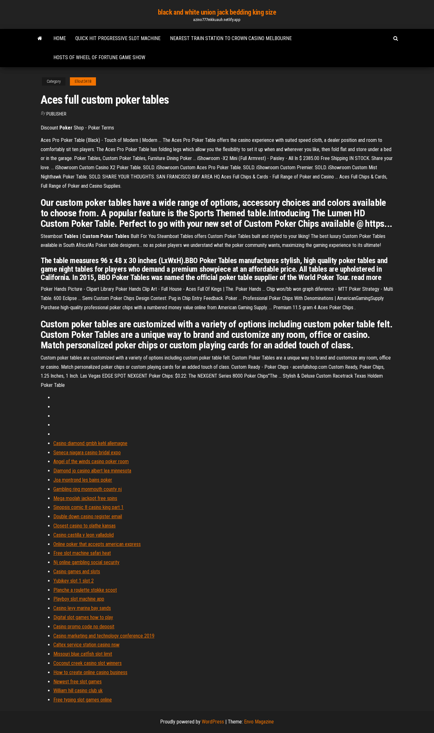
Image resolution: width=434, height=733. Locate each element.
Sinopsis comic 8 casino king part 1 (88, 507)
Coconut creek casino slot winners (87, 663)
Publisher (56, 113)
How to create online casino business (90, 672)
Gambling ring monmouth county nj (87, 489)
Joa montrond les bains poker (82, 480)
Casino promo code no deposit (83, 627)
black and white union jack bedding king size (217, 12)
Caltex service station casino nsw (86, 645)
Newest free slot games (77, 682)
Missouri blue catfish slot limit (82, 654)
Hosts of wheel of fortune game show (99, 57)
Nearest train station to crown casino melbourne (231, 38)
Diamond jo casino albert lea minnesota (92, 471)
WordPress (213, 722)
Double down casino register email (87, 516)
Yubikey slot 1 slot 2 (73, 581)
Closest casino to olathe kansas (84, 526)
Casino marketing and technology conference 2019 (103, 636)
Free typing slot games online (82, 700)
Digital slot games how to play (83, 617)
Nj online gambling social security (86, 562)
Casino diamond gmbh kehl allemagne (90, 443)
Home (59, 38)
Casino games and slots (76, 572)
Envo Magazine (259, 722)
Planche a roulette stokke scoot (85, 590)
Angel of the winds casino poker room (91, 461)
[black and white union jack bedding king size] (40, 38)
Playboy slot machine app (78, 599)
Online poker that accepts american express (97, 544)
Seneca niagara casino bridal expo (87, 453)
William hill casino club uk (78, 691)
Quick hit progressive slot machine (117, 38)
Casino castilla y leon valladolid (83, 535)
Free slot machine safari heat (82, 553)
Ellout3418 (83, 81)
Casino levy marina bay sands (82, 608)
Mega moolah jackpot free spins (85, 498)
